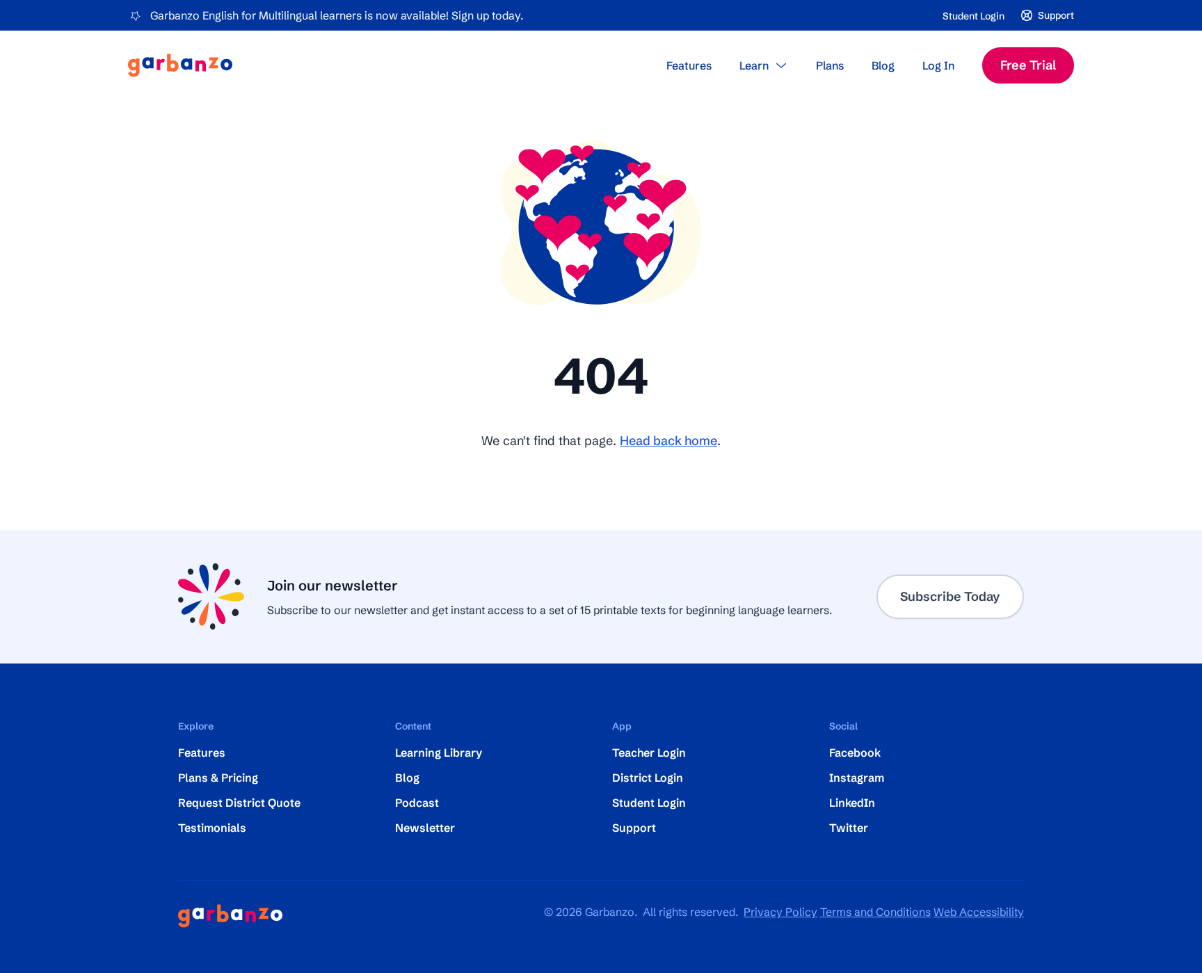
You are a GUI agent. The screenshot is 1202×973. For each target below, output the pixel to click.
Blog (883, 65)
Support (634, 828)
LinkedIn (852, 803)
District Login (647, 778)
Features (689, 65)
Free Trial (1028, 65)
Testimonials (212, 828)
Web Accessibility (978, 912)
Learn (754, 65)
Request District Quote (239, 803)
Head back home (668, 441)
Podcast (417, 803)
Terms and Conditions (875, 912)
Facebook (855, 752)
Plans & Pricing (218, 778)
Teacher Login (649, 752)
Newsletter (425, 828)
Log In (938, 65)
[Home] (180, 65)
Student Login (973, 16)
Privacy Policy (780, 912)
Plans (830, 65)
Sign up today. (487, 15)
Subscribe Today (950, 596)
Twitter (848, 828)
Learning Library (438, 752)
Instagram (856, 778)
